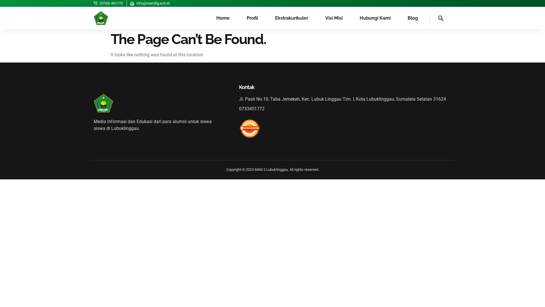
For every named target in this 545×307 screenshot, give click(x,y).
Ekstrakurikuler (291, 18)
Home (223, 18)
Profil (252, 18)
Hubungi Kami (375, 18)
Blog (413, 18)
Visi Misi (334, 18)
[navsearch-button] (436, 18)
